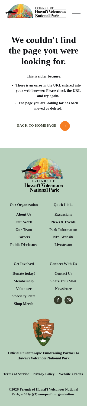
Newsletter (63, 289)
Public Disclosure (23, 244)
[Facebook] (58, 300)
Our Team (24, 229)
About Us (23, 214)
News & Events (63, 222)
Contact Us (63, 273)
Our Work (24, 222)
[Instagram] (68, 300)
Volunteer (24, 289)
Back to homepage (37, 125)
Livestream (63, 244)
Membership (24, 281)
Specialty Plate (23, 296)
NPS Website (63, 237)
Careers (23, 237)
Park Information (63, 229)
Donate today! (24, 273)
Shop (18, 304)
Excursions (63, 214)
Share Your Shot (63, 281)
